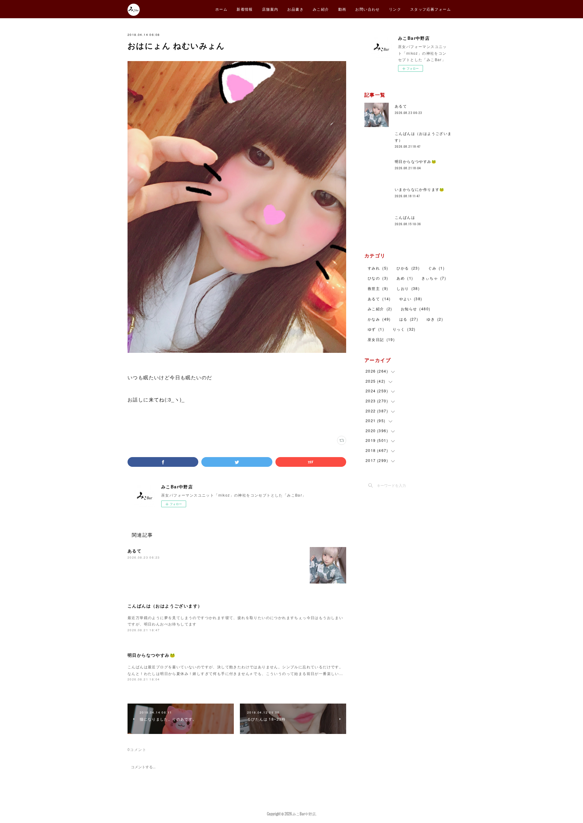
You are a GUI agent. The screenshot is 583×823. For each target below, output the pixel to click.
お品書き (295, 9)
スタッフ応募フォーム (430, 9)
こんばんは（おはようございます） (165, 606)
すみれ (378, 267)
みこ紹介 (321, 9)
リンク (395, 9)
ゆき (435, 319)
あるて (134, 551)
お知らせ (416, 308)
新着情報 (245, 9)
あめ (405, 278)
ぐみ (436, 267)
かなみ (379, 319)
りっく (404, 329)
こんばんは (405, 217)
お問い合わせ (367, 9)
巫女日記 (381, 339)
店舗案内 (270, 9)
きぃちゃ (433, 278)
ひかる (408, 267)
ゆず (376, 329)
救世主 (378, 288)
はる (408, 319)
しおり (408, 288)
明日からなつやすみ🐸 (151, 655)
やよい (410, 298)
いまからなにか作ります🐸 (420, 189)
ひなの (378, 278)
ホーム (221, 9)
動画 (342, 9)
